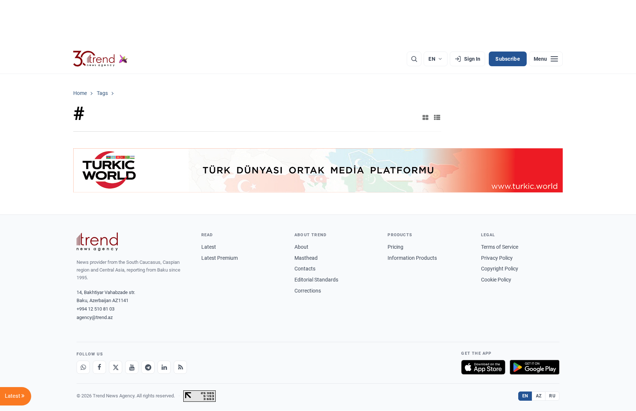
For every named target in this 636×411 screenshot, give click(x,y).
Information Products (412, 258)
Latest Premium (219, 258)
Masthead (306, 258)
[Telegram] (148, 367)
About (301, 247)
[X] (115, 367)
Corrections (307, 291)
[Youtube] (131, 367)
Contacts (304, 269)
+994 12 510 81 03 (95, 309)
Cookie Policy (496, 280)
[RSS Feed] (180, 367)
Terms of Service (499, 247)
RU (552, 395)
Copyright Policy (499, 269)
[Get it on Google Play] (534, 367)
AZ (539, 395)
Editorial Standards (316, 280)
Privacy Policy (497, 258)
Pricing (395, 247)
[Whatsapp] (83, 367)
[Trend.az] (100, 59)
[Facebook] (99, 367)
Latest (208, 247)
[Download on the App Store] (483, 367)
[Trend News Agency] (97, 242)
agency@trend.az (95, 317)
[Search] (414, 59)
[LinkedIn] (164, 367)
